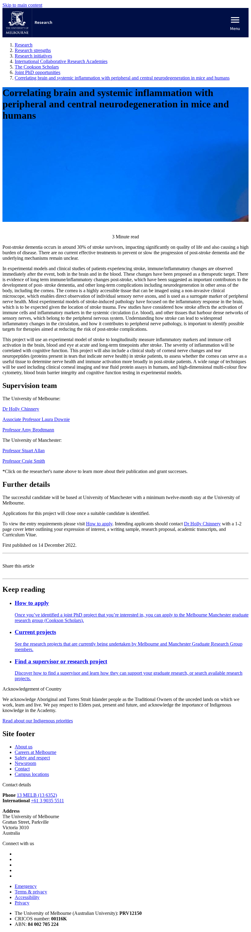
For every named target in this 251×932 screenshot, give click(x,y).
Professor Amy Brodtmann (28, 429)
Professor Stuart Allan (23, 450)
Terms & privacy (31, 891)
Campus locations (32, 774)
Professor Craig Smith (23, 461)
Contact (22, 768)
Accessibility (27, 897)
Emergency (26, 886)
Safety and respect (32, 757)
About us (23, 746)
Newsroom (25, 763)
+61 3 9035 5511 (47, 800)
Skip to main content (22, 5)
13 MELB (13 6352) (37, 795)
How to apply (99, 523)
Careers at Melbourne (35, 752)
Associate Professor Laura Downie (36, 419)
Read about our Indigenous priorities (37, 720)
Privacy (22, 902)
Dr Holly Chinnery (20, 409)
